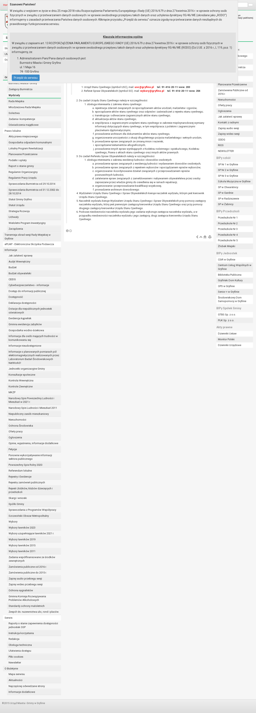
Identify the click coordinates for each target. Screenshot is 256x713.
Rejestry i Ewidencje (20, 476)
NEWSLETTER (226, 151)
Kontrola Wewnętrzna (21, 380)
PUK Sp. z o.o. (226, 320)
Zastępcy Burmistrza (20, 89)
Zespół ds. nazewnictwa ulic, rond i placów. (34, 611)
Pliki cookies (16, 656)
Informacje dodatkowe (22, 691)
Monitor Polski (226, 339)
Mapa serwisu (17, 674)
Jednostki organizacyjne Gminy (27, 368)
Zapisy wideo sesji (229, 133)
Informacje (11, 249)
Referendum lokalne (20, 470)
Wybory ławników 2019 (22, 539)
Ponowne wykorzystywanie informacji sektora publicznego (30, 457)
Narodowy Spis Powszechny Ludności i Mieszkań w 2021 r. (31, 400)
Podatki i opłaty (18, 160)
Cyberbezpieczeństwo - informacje (29, 285)
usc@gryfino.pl (144, 87)
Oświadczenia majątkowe (23, 124)
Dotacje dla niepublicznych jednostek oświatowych (30, 310)
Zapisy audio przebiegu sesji (25, 578)
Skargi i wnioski (18, 498)
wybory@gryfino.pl (152, 90)
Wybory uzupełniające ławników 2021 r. (31, 533)
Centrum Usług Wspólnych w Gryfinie (234, 267)
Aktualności (15, 680)
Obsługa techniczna (20, 644)
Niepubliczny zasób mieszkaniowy (29, 413)
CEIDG (12, 279)
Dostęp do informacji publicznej (27, 291)
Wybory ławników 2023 (22, 527)
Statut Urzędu (16, 205)
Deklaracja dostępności (22, 302)
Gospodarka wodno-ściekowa (26, 330)
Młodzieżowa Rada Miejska (25, 107)
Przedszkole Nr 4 (228, 234)
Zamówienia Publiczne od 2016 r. (233, 92)
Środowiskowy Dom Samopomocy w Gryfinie (232, 299)
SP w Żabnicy (225, 204)
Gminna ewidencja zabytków (25, 324)
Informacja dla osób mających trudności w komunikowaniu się (33, 338)
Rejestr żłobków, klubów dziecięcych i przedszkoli (31, 490)
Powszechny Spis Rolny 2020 (25, 464)
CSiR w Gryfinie (226, 259)
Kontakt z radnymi (228, 122)
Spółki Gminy (16, 504)
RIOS (221, 145)
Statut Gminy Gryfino (20, 199)
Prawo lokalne (13, 130)
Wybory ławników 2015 (22, 545)
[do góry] (201, 237)
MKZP (12, 392)
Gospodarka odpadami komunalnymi (30, 142)
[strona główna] (204, 237)
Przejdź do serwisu (26, 77)
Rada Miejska (16, 101)
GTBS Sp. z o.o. (227, 314)
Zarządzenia (16, 228)
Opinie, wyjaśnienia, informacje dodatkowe (33, 443)
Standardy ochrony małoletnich (27, 605)
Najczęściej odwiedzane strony (27, 686)
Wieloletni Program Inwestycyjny (27, 222)
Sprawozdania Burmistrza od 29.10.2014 (32, 183)
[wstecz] (197, 237)
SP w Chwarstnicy (228, 187)
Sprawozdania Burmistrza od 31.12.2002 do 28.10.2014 (34, 191)
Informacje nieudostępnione (25, 345)
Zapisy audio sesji (228, 128)
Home (6, 4)
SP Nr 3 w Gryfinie (228, 175)
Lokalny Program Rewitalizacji (26, 148)
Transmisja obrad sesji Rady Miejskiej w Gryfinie (28, 236)
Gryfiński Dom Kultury (230, 280)
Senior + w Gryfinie (228, 291)
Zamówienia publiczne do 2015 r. (28, 572)
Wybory (13, 521)
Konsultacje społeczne (22, 374)
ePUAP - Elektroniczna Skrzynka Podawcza (29, 244)
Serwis (8, 617)
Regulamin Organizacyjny (23, 172)
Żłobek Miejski (226, 246)
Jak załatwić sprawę (20, 255)
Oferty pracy (16, 431)
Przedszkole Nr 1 (228, 217)
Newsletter (15, 662)
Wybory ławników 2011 (22, 551)
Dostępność (16, 296)
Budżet (13, 267)
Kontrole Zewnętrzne (21, 386)
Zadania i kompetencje (22, 119)
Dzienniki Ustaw (227, 333)
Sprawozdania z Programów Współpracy (32, 509)
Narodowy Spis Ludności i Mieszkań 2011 (33, 407)
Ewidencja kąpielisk (20, 318)
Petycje (13, 449)
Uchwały (14, 216)
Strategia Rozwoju (19, 211)
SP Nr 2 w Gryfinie (228, 170)
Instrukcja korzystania (21, 633)
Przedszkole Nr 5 (228, 240)
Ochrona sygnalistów (21, 590)
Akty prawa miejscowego (23, 136)
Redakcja (14, 638)
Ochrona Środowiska (21, 425)
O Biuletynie (11, 668)
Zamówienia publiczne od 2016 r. (28, 566)
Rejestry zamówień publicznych (27, 482)
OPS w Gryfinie (226, 286)
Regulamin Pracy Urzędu (23, 177)
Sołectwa (14, 113)
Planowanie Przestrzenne (23, 154)
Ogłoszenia (15, 437)
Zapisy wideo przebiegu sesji (26, 584)
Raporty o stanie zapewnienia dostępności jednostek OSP (33, 625)
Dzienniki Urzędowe (229, 345)
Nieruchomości (17, 419)
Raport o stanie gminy (21, 166)
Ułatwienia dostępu (20, 650)
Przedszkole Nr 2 (228, 223)
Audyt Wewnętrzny (19, 261)
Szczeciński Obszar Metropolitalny (29, 515)
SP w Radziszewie (228, 198)
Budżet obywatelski (20, 273)
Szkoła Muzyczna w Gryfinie (234, 181)
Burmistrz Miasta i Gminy (23, 83)
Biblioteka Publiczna (229, 274)
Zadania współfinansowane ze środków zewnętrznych (32, 559)
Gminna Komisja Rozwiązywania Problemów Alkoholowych (27, 598)
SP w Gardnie (225, 192)
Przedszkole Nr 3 (228, 228)
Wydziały (14, 95)
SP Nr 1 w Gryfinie (228, 164)
